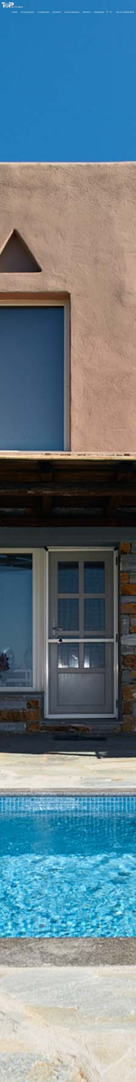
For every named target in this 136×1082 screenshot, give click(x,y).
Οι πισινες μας (43, 12)
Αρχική (14, 12)
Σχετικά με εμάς (27, 12)
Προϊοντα (87, 12)
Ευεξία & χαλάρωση (71, 12)
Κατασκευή (56, 12)
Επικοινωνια (99, 12)
